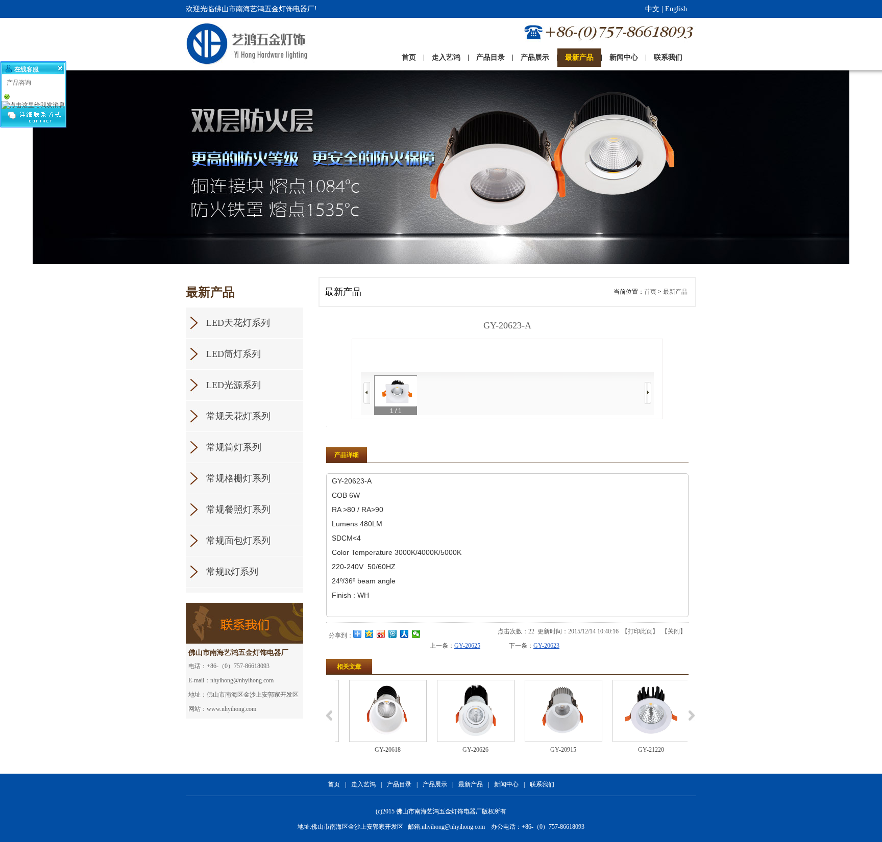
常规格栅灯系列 (238, 478)
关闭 (674, 631)
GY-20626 (467, 749)
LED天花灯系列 (238, 323)
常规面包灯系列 (238, 540)
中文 (652, 9)
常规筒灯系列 (233, 447)
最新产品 (675, 291)
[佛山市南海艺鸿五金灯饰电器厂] (226, 44)
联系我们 (542, 784)
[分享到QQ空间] (369, 634)
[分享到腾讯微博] (392, 634)
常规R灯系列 (232, 572)
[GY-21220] (642, 711)
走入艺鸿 (363, 784)
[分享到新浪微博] (381, 634)
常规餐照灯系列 (238, 509)
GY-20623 (546, 645)
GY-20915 (555, 749)
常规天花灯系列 (238, 416)
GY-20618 (379, 749)
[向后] (648, 393)
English (676, 9)
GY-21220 (642, 749)
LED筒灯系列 (233, 354)
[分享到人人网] (404, 634)
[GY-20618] (379, 711)
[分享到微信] (416, 634)
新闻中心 (506, 784)
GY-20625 (467, 645)
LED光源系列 (233, 385)
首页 (650, 291)
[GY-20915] (555, 711)
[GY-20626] (467, 711)
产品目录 (399, 784)
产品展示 (435, 784)
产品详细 (346, 454)
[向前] (366, 393)
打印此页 (640, 631)
